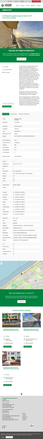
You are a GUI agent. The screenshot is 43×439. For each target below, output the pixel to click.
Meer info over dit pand (8, 103)
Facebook (21, 1)
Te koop (22, 5)
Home (17, 5)
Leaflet (30, 288)
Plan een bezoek (6, 106)
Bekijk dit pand (7, 346)
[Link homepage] (6, 5)
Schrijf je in (21, 301)
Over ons (10, 1)
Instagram (22, 1)
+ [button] (1, 262)
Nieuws (16, 1)
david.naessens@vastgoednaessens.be (10, 415)
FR (26, 1)
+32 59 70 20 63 (5, 403)
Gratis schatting (36, 1)
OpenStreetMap (37, 288)
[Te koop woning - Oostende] (11, 358)
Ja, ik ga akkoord (9, 437)
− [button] (1, 264)
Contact (39, 5)
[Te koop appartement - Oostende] (31, 320)
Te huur (27, 5)
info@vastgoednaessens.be (8, 404)
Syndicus (33, 5)
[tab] (5, 114)
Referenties (24, 417)
